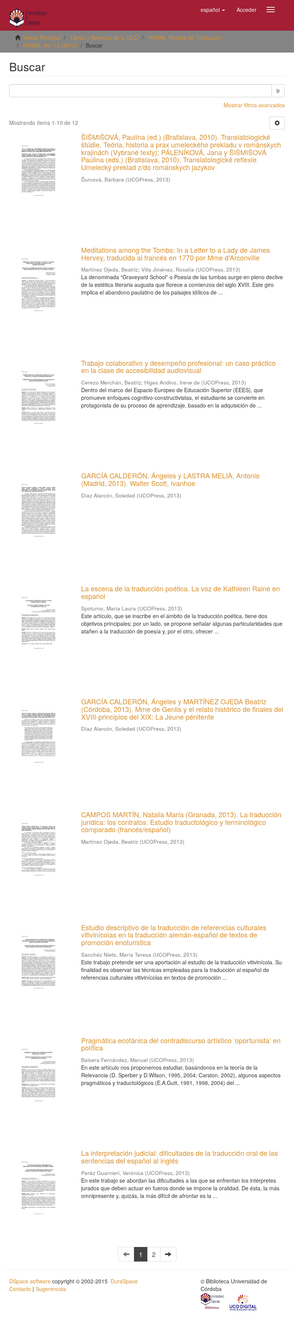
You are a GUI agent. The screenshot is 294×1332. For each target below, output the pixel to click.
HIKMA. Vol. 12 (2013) (50, 45)
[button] (213, 9)
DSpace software (30, 1281)
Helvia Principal (41, 37)
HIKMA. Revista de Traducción (185, 37)
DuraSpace (124, 1281)
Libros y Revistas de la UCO (104, 37)
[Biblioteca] (213, 1302)
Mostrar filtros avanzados (254, 105)
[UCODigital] (243, 1302)
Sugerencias (51, 1289)
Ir (278, 91)
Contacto (20, 1289)
